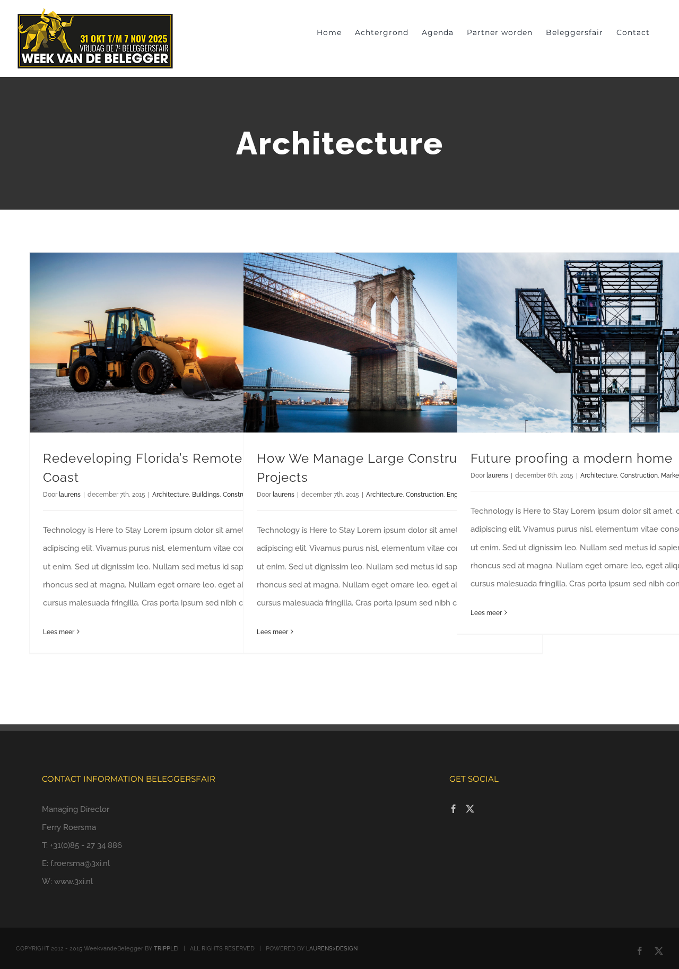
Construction (424, 494)
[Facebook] (453, 808)
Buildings (206, 494)
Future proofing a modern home (572, 458)
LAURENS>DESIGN (332, 948)
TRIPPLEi (166, 948)
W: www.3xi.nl (67, 881)
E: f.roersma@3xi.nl (76, 863)
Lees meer (58, 632)
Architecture (170, 494)
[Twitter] (470, 808)
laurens (70, 494)
